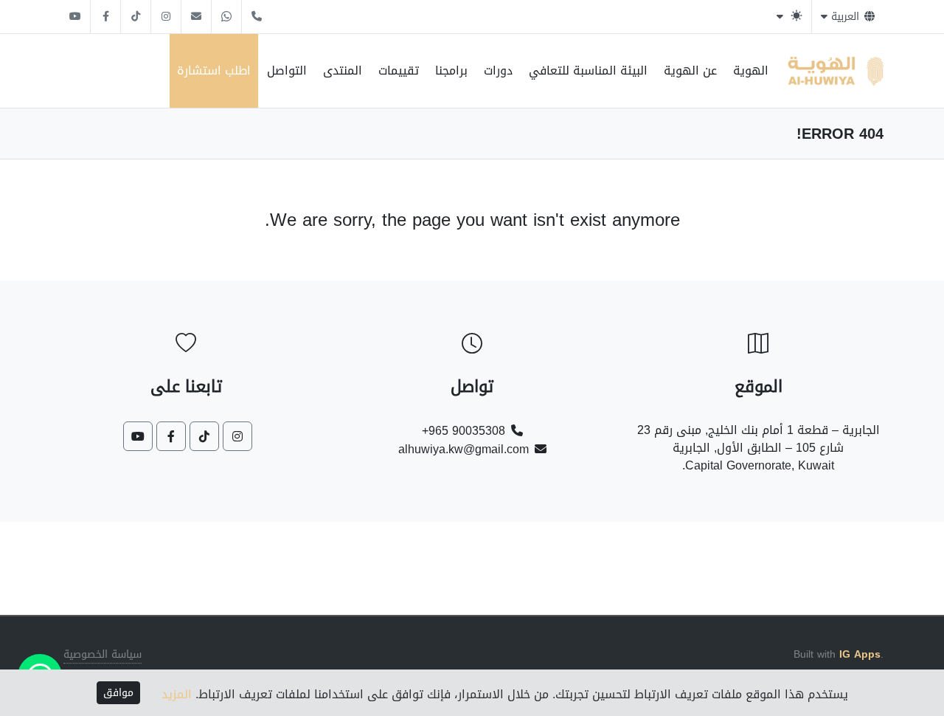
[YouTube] (75, 16)
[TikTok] (135, 16)
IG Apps (860, 654)
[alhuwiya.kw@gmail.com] (196, 16)
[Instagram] (166, 16)
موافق (118, 693)
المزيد (177, 694)
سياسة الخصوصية (102, 655)
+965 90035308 (463, 430)
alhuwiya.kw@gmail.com (463, 449)
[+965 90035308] (256, 16)
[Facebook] (105, 16)
